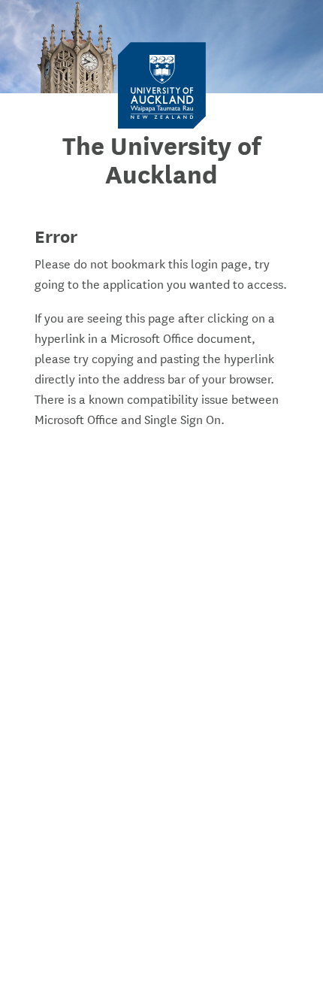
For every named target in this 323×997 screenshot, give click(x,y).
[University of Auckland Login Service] (162, 85)
